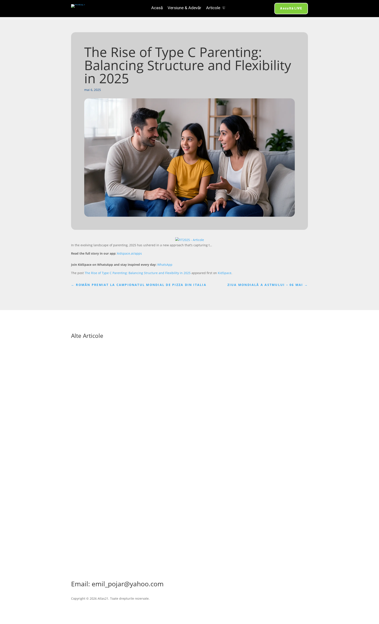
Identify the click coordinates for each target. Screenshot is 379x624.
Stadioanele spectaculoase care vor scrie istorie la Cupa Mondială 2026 (140, 360)
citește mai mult (87, 385)
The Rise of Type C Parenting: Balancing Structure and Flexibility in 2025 (138, 273)
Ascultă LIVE (291, 8)
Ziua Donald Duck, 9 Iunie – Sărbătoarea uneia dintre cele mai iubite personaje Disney (154, 418)
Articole (213, 8)
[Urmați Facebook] (189, 569)
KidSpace (224, 273)
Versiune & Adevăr (184, 8)
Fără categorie (119, 367)
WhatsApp (164, 264)
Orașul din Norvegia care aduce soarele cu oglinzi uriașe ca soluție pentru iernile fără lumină (161, 476)
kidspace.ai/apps (129, 253)
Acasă (157, 8)
